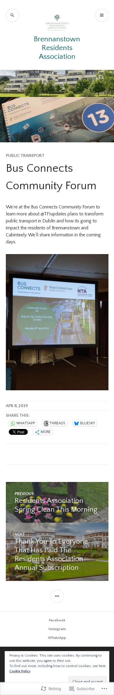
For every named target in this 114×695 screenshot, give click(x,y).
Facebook (57, 620)
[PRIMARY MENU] (101, 15)
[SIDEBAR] (57, 596)
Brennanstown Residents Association (57, 48)
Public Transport (25, 155)
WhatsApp (57, 638)
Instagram (57, 629)
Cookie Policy (19, 671)
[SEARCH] (12, 15)
